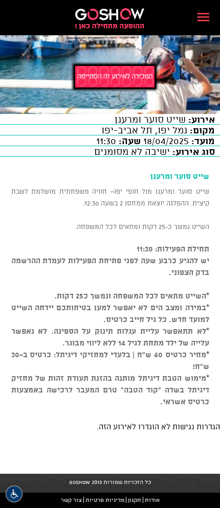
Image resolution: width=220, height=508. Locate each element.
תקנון (134, 500)
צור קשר (71, 500)
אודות (152, 500)
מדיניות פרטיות (104, 500)
